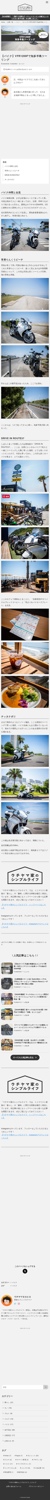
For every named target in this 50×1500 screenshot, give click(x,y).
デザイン (37, 1459)
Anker (8, 1455)
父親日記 (8, 1435)
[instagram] (19, 1303)
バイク (17, 22)
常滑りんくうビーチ (12, 170)
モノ (6, 1408)
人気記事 (39, 1468)
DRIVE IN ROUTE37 (12, 175)
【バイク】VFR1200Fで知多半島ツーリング (36, 22)
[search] (45, 1387)
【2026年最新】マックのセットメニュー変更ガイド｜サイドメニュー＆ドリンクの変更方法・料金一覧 (31, 996)
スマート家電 (22, 1459)
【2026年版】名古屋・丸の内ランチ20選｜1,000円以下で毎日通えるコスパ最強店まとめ (30, 1041)
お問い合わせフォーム (13, 1486)
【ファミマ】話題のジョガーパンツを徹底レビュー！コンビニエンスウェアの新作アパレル (31, 1026)
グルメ (7, 1413)
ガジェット (33, 1455)
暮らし (7, 1402)
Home (3, 22)
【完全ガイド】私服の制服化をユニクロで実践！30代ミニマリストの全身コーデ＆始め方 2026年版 (30, 966)
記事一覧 (10, 22)
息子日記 (8, 1429)
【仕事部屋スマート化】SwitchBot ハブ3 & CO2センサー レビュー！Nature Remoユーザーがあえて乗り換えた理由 (31, 981)
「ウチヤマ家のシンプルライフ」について (22, 1482)
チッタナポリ (9, 179)
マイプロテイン (24, 1464)
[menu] (47, 2)
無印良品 (22, 1472)
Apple (19, 1455)
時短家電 (9, 1472)
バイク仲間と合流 (11, 166)
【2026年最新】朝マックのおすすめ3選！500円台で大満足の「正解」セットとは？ (30, 1010)
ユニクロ (25, 1468)
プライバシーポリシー (36, 1486)
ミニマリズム (10, 1468)
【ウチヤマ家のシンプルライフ (14, 904)
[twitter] (15, 1303)
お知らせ (8, 1440)
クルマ (7, 1419)
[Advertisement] (25, 130)
